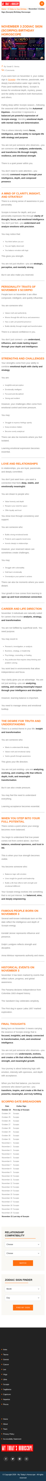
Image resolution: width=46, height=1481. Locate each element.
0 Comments (9, 70)
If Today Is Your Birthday (17, 9)
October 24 (6, 1113)
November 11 (7, 1180)
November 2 (6, 1147)
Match (23, 1263)
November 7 (6, 1165)
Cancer (6, 1364)
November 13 (7, 1187)
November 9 (6, 1172)
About (5, 1424)
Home (3, 9)
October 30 (6, 1136)
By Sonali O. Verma (11, 66)
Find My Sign (23, 1308)
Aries (5, 1349)
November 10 (7, 1176)
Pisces (5, 1404)
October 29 (6, 1132)
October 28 (6, 1128)
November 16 (7, 1198)
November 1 (6, 1143)
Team (5, 1429)
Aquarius (6, 1399)
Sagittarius (7, 1389)
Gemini (6, 1359)
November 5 (6, 1158)
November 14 (7, 1191)
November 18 (7, 1205)
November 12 (7, 1183)
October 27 (6, 1124)
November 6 (6, 1161)
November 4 (6, 1154)
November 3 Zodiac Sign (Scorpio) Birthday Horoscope (21, 30)
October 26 (6, 1121)
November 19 (7, 1209)
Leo (4, 1369)
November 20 (7, 1213)
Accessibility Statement (12, 1439)
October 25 (6, 1117)
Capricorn (7, 1394)
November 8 (6, 1169)
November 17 (7, 1202)
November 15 (7, 1194)
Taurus (5, 1354)
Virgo (5, 1374)
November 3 (6, 1150)
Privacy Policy (8, 1434)
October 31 (6, 1139)
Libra (5, 1379)
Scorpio (11, 79)
